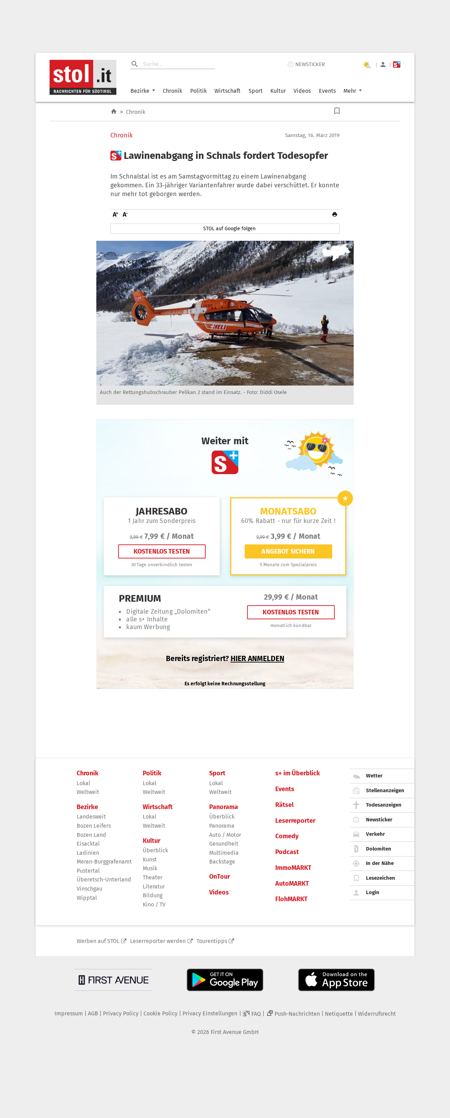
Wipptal (87, 897)
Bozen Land (91, 835)
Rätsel (284, 805)
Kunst (150, 859)
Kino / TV (154, 904)
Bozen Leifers (94, 825)
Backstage (222, 861)
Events (327, 91)
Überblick (155, 850)
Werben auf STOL (98, 941)
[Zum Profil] (383, 64)
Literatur (154, 886)
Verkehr (375, 834)
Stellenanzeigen (385, 790)
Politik (198, 91)
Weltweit (88, 792)
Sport (256, 91)
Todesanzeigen (383, 805)
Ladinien (88, 852)
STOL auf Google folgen (229, 229)
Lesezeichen (380, 878)
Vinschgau (89, 888)
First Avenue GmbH (235, 1032)
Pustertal (88, 870)
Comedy (286, 836)
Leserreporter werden (158, 941)
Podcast (287, 852)
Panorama (223, 807)
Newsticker (379, 819)
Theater (152, 877)
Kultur (278, 91)
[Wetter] (366, 65)
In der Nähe (380, 863)
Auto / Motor (225, 835)
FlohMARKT (291, 899)
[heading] (225, 156)
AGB (93, 1013)
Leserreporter (295, 821)
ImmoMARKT (293, 868)
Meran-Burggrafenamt (104, 861)
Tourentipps (212, 941)
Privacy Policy (121, 1013)
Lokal (83, 783)
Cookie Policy (160, 1013)
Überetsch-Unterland (104, 879)
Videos (302, 91)
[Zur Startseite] (113, 112)
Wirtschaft (227, 91)
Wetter (374, 776)
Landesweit (91, 816)
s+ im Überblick (297, 773)
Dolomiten (378, 849)
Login (372, 892)
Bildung (152, 895)
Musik (150, 868)
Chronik (172, 91)
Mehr (349, 91)
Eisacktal (88, 843)
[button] (337, 111)
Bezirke (139, 91)
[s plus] (396, 64)
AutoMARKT (292, 883)
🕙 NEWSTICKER (306, 64)
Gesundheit (223, 843)
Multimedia (224, 852)
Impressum (68, 1013)
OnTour (219, 876)
